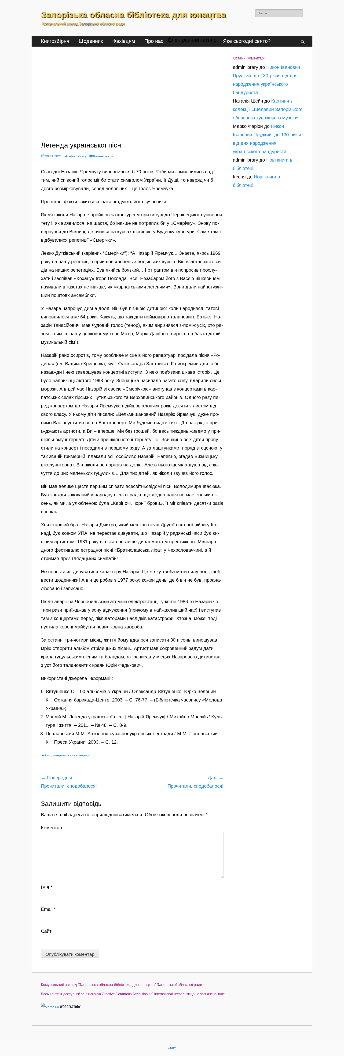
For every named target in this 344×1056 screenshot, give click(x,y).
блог (48, 755)
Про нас (153, 41)
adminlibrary (77, 156)
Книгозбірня (55, 41)
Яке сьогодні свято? (247, 41)
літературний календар (71, 755)
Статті (172, 1048)
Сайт (46, 931)
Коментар (51, 827)
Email (48, 909)
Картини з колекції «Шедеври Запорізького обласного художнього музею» (268, 109)
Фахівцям (123, 41)
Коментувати (103, 156)
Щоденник (91, 41)
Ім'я (46, 887)
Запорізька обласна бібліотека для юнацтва (133, 14)
